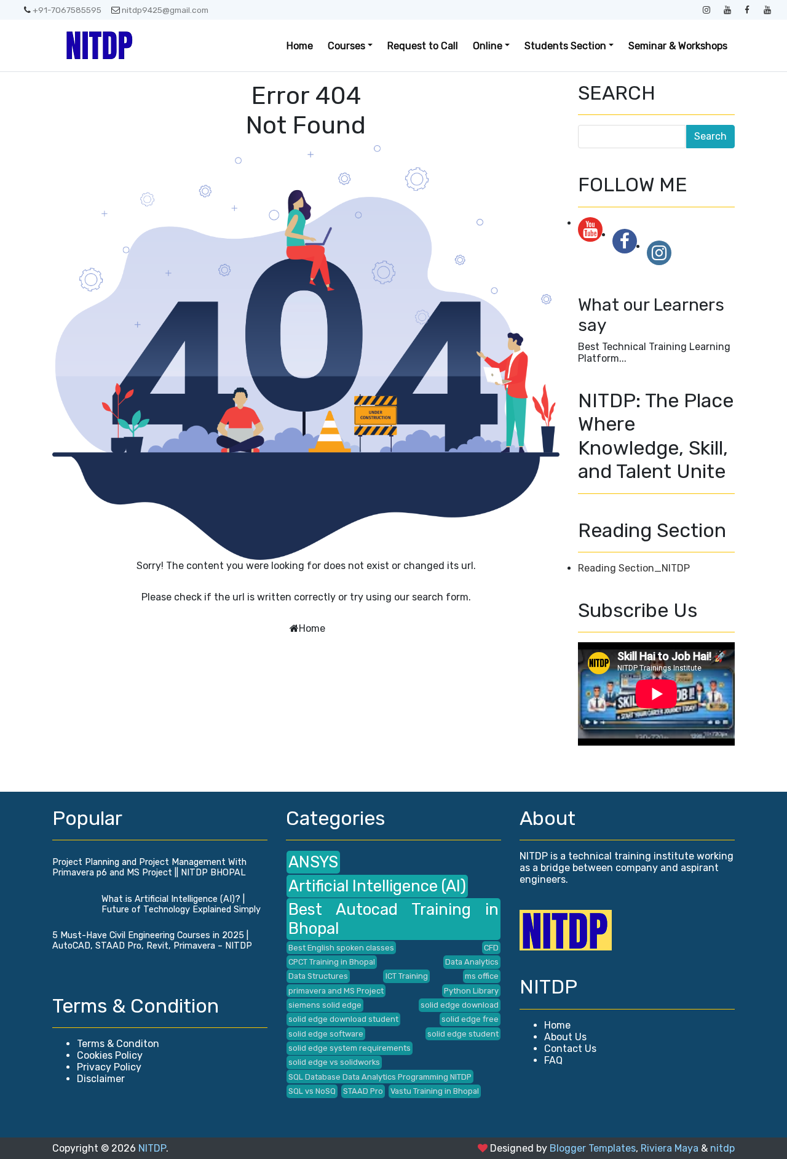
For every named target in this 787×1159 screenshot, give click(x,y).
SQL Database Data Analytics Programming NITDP (380, 1076)
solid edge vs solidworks (334, 1062)
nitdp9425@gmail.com (165, 10)
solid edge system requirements (349, 1048)
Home (300, 46)
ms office (482, 976)
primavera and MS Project (336, 990)
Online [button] (487, 46)
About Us (565, 1037)
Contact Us (570, 1048)
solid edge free (470, 1019)
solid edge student (463, 1033)
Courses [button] (346, 46)
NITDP (152, 1148)
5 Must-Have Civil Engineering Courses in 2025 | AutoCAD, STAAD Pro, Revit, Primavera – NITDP (152, 940)
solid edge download (460, 1005)
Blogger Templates (593, 1148)
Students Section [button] (565, 46)
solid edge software (325, 1033)
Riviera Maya (669, 1148)
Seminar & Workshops (677, 46)
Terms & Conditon (118, 1043)
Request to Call (422, 46)
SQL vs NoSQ (312, 1091)
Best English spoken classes (341, 947)
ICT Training (407, 976)
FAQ (553, 1060)
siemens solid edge (325, 1005)
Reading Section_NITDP (634, 568)
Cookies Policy (110, 1055)
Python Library (471, 990)
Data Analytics (472, 961)
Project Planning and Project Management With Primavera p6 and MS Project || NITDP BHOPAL (149, 867)
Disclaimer (101, 1079)
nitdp (722, 1148)
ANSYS (313, 862)
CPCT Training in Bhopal (331, 961)
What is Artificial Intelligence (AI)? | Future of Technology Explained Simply (181, 904)
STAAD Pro (363, 1091)
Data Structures (318, 976)
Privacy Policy (109, 1067)
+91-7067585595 (67, 10)
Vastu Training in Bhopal (434, 1091)
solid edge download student (343, 1019)
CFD (491, 947)
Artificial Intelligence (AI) (377, 886)
